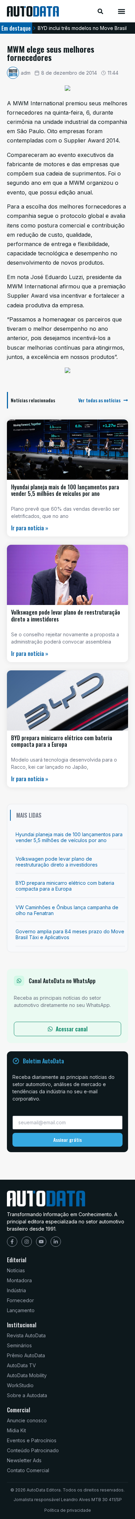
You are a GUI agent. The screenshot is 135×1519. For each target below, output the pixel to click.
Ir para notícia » (29, 528)
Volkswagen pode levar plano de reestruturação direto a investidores (65, 615)
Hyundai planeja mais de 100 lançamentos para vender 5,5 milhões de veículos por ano (65, 490)
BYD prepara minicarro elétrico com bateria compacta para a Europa (61, 741)
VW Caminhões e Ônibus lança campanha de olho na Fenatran (67, 910)
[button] (121, 11)
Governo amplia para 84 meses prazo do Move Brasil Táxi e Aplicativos (70, 934)
